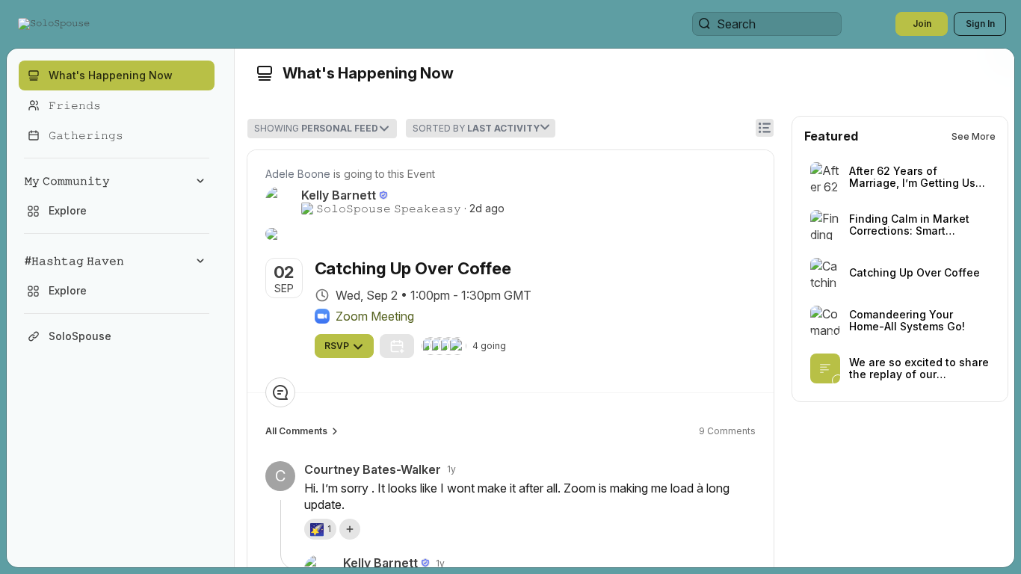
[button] (55, 24)
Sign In (980, 23)
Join (922, 23)
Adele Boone (297, 173)
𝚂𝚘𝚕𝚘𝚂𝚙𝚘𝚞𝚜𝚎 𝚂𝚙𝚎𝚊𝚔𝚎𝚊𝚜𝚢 (388, 209)
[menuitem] (117, 196)
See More (973, 136)
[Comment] (280, 392)
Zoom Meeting (375, 316)
